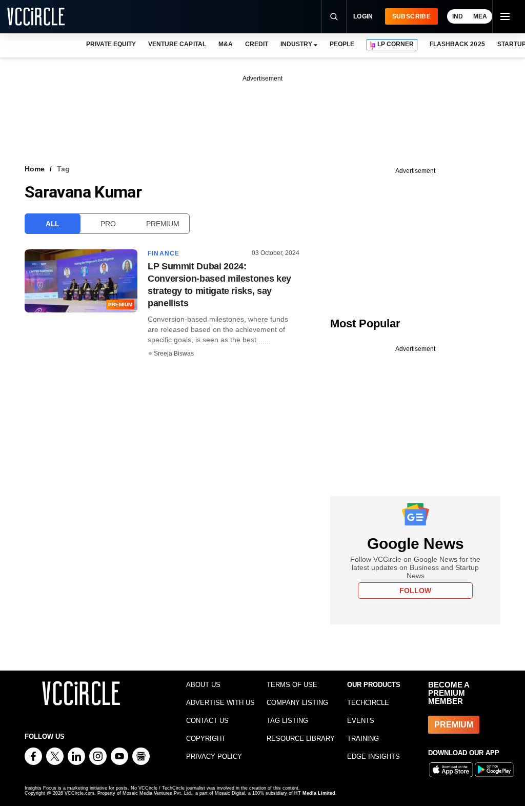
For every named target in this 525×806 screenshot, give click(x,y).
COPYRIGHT (206, 738)
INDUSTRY (296, 44)
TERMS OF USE (292, 685)
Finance (163, 253)
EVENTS (360, 720)
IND (457, 16)
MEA (480, 16)
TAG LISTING (287, 720)
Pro (107, 224)
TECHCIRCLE (368, 702)
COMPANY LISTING (297, 702)
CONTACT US (207, 720)
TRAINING (363, 738)
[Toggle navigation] (504, 16)
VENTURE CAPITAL (177, 44)
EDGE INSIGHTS (373, 756)
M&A (225, 44)
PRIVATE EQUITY (111, 44)
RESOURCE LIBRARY (301, 738)
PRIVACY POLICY (214, 756)
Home (35, 169)
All (52, 224)
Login (363, 16)
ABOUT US (203, 685)
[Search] (333, 16)
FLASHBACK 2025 (457, 44)
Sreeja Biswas (174, 353)
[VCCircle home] (36, 16)
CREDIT (256, 44)
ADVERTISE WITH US (220, 702)
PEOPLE (342, 44)
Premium (162, 224)
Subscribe (411, 16)
